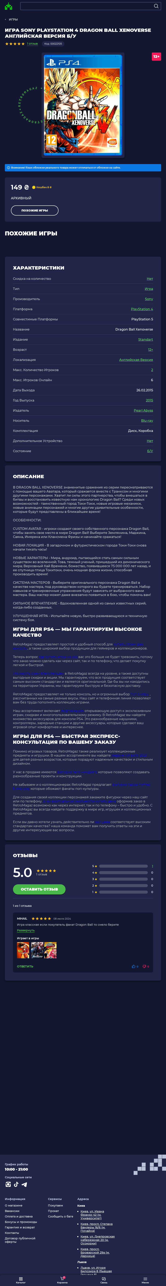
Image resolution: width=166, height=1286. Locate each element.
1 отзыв (32, 43)
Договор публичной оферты (20, 1240)
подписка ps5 (72, 711)
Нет (150, 279)
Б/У (150, 451)
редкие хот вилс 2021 (129, 755)
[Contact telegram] (25, 1185)
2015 (149, 400)
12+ (150, 350)
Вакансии (12, 1211)
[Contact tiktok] (17, 1185)
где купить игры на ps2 (58, 657)
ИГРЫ (13, 19)
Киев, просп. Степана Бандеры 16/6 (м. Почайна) (97, 1227)
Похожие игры (34, 210)
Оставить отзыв (39, 889)
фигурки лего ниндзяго (77, 772)
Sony (149, 299)
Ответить (25, 966)
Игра (149, 289)
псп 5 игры (140, 694)
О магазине (13, 1205)
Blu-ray (147, 421)
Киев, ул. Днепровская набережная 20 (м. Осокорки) (98, 1240)
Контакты (12, 1233)
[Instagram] (9, 1185)
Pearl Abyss (143, 410)
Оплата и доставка (19, 1216)
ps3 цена (102, 822)
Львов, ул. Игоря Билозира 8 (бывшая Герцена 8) (96, 1271)
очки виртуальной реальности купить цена (79, 801)
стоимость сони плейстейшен (38, 673)
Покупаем (55, 1205)
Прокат (53, 1211)
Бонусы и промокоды (21, 1222)
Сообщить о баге (60, 1216)
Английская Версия (136, 360)
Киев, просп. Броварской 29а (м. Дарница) (95, 1252)
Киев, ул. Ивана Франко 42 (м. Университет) (92, 1215)
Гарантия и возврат (20, 1227)
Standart (145, 339)
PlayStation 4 (142, 309)
